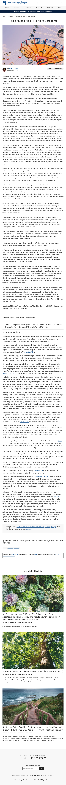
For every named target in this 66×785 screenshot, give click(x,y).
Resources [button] (16, 7)
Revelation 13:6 (29, 352)
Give (59, 7)
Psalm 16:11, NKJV (9, 373)
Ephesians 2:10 (38, 471)
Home (7, 7)
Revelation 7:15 (39, 477)
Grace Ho (10, 548)
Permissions (24, 775)
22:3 (47, 477)
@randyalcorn (15, 554)
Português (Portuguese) (55, 68)
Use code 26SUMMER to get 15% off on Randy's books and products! (33, 11)
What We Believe (41, 775)
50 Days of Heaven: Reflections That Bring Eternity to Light (36, 527)
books (36, 554)
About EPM (39, 7)
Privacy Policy (16, 775)
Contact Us (50, 7)
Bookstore (28, 7)
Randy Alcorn (13, 69)
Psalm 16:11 (24, 422)
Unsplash (16, 548)
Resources (10, 16)
